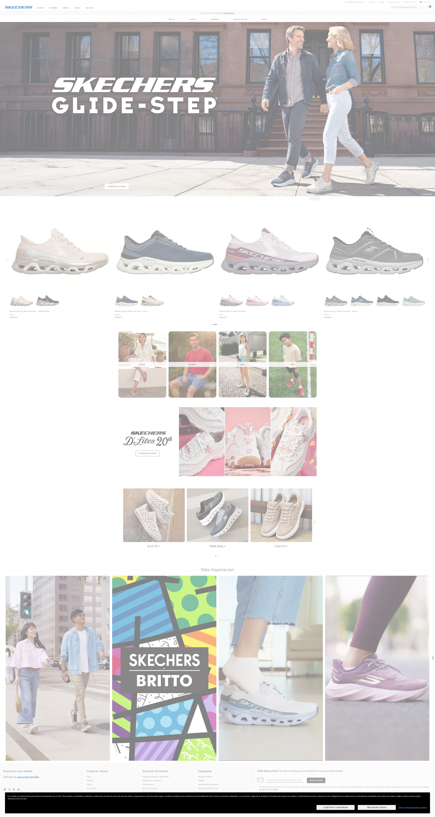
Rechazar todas (376, 807)
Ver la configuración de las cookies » (413, 807)
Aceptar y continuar (335, 807)
